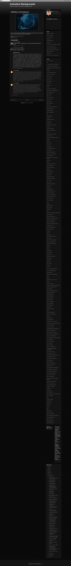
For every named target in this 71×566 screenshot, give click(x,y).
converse (17, 91)
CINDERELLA (15, 37)
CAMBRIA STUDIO (50, 110)
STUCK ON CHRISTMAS (51, 314)
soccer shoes (19, 78)
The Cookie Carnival (50, 326)
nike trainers (15, 71)
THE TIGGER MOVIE (50, 376)
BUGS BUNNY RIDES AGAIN (52, 106)
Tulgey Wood (49, 53)
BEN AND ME (49, 94)
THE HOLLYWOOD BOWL (51, 335)
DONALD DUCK (49, 135)
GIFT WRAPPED (50, 155)
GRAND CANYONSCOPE (51, 163)
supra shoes (22, 85)
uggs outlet (30, 78)
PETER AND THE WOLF (51, 256)
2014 (49, 468)
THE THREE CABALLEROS (51, 371)
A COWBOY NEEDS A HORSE (52, 66)
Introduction (49, 187)
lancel (29, 91)
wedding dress (15, 86)
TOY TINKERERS (50, 395)
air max (28, 90)
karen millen (18, 85)
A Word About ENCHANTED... (52, 492)
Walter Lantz (49, 410)
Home (27, 99)
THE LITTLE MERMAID (51, 346)
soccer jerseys (38, 78)
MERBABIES (49, 209)
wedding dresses (16, 77)
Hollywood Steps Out (50, 176)
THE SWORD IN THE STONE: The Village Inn (53, 531)
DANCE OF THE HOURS (51, 130)
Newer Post (13, 99)
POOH (48, 276)
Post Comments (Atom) (29, 102)
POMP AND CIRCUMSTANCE (52, 274)
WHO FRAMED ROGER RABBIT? (53, 415)
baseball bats (21, 84)
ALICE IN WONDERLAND (51, 72)
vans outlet (37, 76)
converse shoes (22, 87)
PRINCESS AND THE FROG (52, 279)
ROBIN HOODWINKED (51, 292)
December (51, 475)
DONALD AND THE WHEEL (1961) (52, 481)
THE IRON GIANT (50, 339)
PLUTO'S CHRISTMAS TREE (52, 268)
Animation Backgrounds (22, 4)
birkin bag (14, 76)
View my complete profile (55, 13)
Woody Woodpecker (50, 422)
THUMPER (49, 388)
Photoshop (48, 261)
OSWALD (48, 245)
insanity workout (26, 72)
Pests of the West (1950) (53, 551)
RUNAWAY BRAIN (50, 294)
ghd (16, 73)
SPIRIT (48, 310)
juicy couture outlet (25, 89)
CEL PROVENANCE (50, 112)
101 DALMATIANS (50, 60)
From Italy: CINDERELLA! (53, 497)
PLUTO (48, 267)
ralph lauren (35, 91)
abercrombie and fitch (16, 72)
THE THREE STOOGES (51, 374)
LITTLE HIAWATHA (50, 200)
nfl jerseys (14, 79)
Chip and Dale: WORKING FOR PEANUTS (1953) (53, 536)
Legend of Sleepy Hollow (51, 196)
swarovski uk (39, 89)
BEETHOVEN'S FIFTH (51, 92)
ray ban (27, 86)
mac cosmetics (30, 79)
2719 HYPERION (50, 37)
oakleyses (15, 70)
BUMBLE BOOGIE (50, 108)
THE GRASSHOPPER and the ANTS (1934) (53, 549)
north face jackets (30, 73)
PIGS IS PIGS (49, 263)
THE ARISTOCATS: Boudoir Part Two (52, 484)
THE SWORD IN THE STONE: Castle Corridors (52, 533)
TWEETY (48, 404)
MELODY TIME (49, 207)
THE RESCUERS (50, 360)
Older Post (41, 99)
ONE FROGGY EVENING (51, 243)
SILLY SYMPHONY (50, 303)
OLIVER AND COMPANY (51, 236)
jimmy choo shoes (32, 76)
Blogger (41, 563)
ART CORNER (49, 81)
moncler (23, 88)
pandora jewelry (25, 84)
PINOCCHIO (49, 265)
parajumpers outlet (16, 87)
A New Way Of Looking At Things (52, 55)
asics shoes (31, 77)
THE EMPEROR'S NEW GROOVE (53, 328)
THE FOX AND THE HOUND (52, 332)
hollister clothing (32, 87)
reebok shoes (33, 74)
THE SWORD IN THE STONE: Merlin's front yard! (53, 507)
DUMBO (48, 139)
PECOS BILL (49, 254)
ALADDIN (48, 70)
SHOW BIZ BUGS (50, 299)
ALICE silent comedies (51, 74)
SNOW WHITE (49, 306)
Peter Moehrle (49, 258)
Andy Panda (49, 79)
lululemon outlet (28, 74)
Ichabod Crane (49, 185)
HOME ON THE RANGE (51, 178)
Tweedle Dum (49, 402)
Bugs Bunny (49, 105)
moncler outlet (26, 85)
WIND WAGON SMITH (51, 417)
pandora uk (35, 84)
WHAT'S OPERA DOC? (51, 413)
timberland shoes (19, 89)
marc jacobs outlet (18, 75)
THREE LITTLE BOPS (50, 386)
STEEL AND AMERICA (51, 312)
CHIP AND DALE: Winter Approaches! (53, 489)
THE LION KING (49, 343)
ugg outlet (34, 71)
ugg (40, 76)
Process (48, 281)
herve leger (34, 72)
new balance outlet (26, 77)
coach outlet (27, 87)
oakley (14, 88)
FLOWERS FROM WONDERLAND (52, 547)
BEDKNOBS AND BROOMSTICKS (53, 90)
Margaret (48, 203)
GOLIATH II (49, 160)
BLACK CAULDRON (50, 97)
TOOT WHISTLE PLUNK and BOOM (53, 393)
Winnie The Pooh (50, 419)
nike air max (37, 90)
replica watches (22, 74)
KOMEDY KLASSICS (50, 33)
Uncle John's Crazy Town (51, 46)
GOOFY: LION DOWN (52, 538)
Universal (48, 406)
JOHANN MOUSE (50, 189)
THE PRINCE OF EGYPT (51, 353)
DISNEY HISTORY (50, 35)
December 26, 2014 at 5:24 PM (18, 81)
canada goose (39, 71)
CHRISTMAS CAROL (50, 119)
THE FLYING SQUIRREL (51, 330)
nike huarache (30, 71)
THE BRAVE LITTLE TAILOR (52, 321)
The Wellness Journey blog (51, 381)
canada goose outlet (29, 75)
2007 (49, 474)
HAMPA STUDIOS (50, 171)
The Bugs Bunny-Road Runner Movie (53, 323)
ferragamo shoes (25, 78)
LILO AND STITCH (50, 198)
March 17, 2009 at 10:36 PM (17, 68)
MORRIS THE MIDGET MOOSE (52, 223)
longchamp (34, 78)
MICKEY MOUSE (50, 214)
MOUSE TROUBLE (50, 229)
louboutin (35, 89)
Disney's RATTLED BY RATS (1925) (53, 523)
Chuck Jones (49, 121)
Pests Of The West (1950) (53, 544)
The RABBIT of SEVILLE (51, 356)
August (50, 556)
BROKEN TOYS (49, 101)
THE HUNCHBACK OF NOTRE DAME (53, 337)
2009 (49, 471)
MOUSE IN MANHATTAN (51, 227)
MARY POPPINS (50, 205)
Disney (48, 132)
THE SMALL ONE (50, 365)
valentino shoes (19, 76)
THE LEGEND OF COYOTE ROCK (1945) (53, 528)
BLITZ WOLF (49, 99)
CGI (47, 114)
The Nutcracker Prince (51, 351)
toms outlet (31, 86)
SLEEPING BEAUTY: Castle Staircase (52, 502)
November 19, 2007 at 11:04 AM (18, 45)
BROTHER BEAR (50, 103)
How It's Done (49, 180)
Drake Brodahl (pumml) (17, 47)
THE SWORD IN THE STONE (52, 369)
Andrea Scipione (49, 77)
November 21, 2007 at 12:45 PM (18, 50)
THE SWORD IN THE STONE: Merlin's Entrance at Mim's (52, 520)
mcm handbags (25, 71)
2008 (49, 472)
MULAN (48, 232)
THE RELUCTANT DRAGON (52, 358)
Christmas (48, 117)
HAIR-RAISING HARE (50, 167)
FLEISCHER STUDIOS (51, 148)
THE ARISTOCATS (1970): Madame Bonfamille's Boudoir (53, 486)
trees (47, 397)
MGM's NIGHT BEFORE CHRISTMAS (53, 212)
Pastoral (48, 247)
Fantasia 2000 (49, 146)
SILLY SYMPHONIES (50, 301)
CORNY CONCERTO (50, 128)
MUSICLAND (49, 234)
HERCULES (49, 174)
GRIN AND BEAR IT (50, 165)
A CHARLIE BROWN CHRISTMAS (53, 64)
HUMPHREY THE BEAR (51, 183)
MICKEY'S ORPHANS (50, 221)
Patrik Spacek (49, 250)
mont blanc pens (19, 73)
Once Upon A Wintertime (51, 241)
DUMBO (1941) (51, 493)
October (50, 553)
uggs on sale (25, 73)
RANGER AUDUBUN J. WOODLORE (53, 285)
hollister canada (15, 84)
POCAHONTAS (49, 272)
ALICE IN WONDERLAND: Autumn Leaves (53, 479)
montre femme (31, 84)
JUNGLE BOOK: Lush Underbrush (52, 526)
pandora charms (32, 90)
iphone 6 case (18, 88)
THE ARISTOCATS (50, 319)
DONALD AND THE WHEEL (51, 134)
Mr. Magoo (48, 230)
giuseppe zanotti (19, 79)
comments (48, 126)
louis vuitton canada (34, 88)
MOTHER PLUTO (50, 225)
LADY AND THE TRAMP (51, 194)
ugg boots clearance (37, 73)
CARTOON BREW (50, 40)
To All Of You (49, 390)
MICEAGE (48, 42)
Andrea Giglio (49, 76)
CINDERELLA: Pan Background (52, 505)
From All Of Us (49, 150)
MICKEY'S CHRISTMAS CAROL (52, 218)
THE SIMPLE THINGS (50, 362)
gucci (36, 85)
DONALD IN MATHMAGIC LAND (52, 137)
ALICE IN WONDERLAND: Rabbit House (53, 496)
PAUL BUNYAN (49, 252)
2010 (49, 469)
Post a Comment (14, 95)
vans (25, 90)
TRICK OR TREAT (50, 399)
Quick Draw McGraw (50, 283)
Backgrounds (49, 85)
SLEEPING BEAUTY (50, 305)
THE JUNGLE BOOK (50, 341)
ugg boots (20, 77)
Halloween (48, 169)
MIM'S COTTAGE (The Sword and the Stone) (53, 500)
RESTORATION (49, 288)
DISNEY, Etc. (49, 38)
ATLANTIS (48, 83)
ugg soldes (35, 77)
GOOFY (48, 162)
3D (47, 62)
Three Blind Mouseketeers (51, 384)
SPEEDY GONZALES (50, 308)
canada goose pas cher (22, 86)
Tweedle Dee (49, 401)
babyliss (22, 72)
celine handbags (25, 79)
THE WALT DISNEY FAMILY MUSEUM (53, 44)
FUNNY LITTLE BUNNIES (51, 153)
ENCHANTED (49, 143)
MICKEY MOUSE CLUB (51, 216)
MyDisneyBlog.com (50, 51)
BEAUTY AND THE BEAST (51, 88)
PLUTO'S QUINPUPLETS (51, 270)
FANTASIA (48, 144)
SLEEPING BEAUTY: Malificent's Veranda (53, 510)
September (51, 554)
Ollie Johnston (49, 238)
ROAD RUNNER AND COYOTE (52, 290)
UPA (47, 408)
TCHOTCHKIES (49, 317)
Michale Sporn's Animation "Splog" (53, 49)
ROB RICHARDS (55, 11)
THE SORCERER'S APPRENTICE (53, 367)
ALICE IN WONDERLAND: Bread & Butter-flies (53, 518)
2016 (49, 466)
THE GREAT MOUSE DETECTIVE (53, 334)
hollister (40, 75)
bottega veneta (20, 71)
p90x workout (17, 74)
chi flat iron (23, 75)
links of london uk (25, 91)
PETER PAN (49, 259)
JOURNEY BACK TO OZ (51, 191)
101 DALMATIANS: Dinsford (52, 515)
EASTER (48, 141)
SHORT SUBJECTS (50, 297)
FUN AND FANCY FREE (51, 152)
